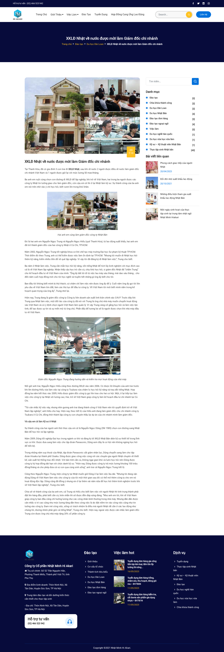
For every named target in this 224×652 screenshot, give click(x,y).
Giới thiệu (56, 14)
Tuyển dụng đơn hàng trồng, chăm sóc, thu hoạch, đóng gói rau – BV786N (142, 581)
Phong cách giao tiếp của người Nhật (176, 165)
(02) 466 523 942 (35, 3)
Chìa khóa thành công (172, 103)
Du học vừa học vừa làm (172, 139)
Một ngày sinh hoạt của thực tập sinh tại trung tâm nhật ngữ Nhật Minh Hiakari (175, 213)
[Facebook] (193, 3)
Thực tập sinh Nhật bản (172, 150)
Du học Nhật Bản (172, 113)
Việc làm (72, 14)
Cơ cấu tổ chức (95, 566)
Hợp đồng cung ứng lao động (127, 14)
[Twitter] (198, 3)
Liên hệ (203, 14)
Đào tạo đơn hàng (172, 119)
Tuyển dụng (100, 14)
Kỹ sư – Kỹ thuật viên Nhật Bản (172, 145)
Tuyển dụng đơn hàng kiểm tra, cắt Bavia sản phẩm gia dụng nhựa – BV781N (142, 597)
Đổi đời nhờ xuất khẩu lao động (176, 179)
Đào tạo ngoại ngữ (172, 124)
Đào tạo (86, 14)
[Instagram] (208, 3)
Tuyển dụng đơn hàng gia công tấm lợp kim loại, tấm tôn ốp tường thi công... (142, 564)
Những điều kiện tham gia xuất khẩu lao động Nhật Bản (175, 196)
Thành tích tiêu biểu (98, 571)
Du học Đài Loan (95, 44)
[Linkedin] (203, 3)
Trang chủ (41, 14)
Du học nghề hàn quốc (172, 134)
